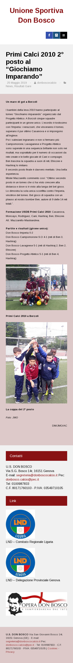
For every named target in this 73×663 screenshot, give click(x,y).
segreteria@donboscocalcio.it (37, 475)
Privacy (10, 651)
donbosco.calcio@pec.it (22, 479)
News (9, 86)
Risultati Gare (22, 86)
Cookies (52, 648)
